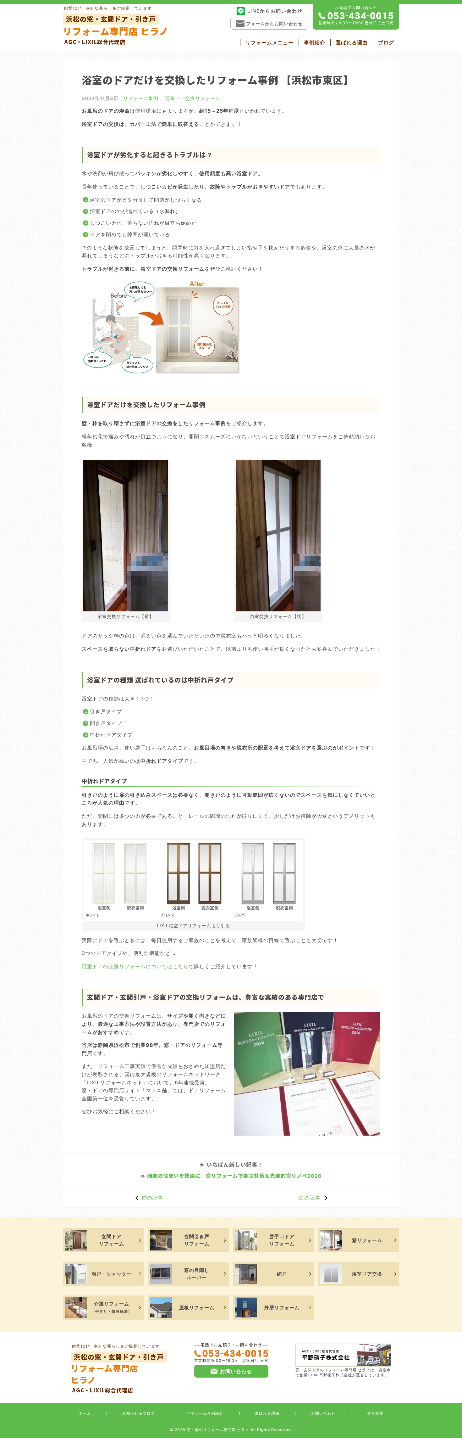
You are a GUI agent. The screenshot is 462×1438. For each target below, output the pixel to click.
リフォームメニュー (269, 42)
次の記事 (309, 1197)
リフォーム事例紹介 (205, 1413)
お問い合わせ (323, 1413)
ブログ (386, 42)
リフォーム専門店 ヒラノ (115, 30)
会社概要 (375, 1413)
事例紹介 (314, 42)
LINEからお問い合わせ (275, 11)
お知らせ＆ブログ (138, 1413)
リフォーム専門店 (117, 1373)
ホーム (85, 1413)
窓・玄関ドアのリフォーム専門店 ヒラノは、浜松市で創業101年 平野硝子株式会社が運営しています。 (343, 1372)
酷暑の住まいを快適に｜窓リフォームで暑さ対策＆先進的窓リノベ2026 (234, 1176)
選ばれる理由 (352, 42)
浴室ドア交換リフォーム (192, 98)
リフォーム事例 (140, 98)
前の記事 (152, 1197)
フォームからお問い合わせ (274, 23)
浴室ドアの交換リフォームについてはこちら (135, 966)
